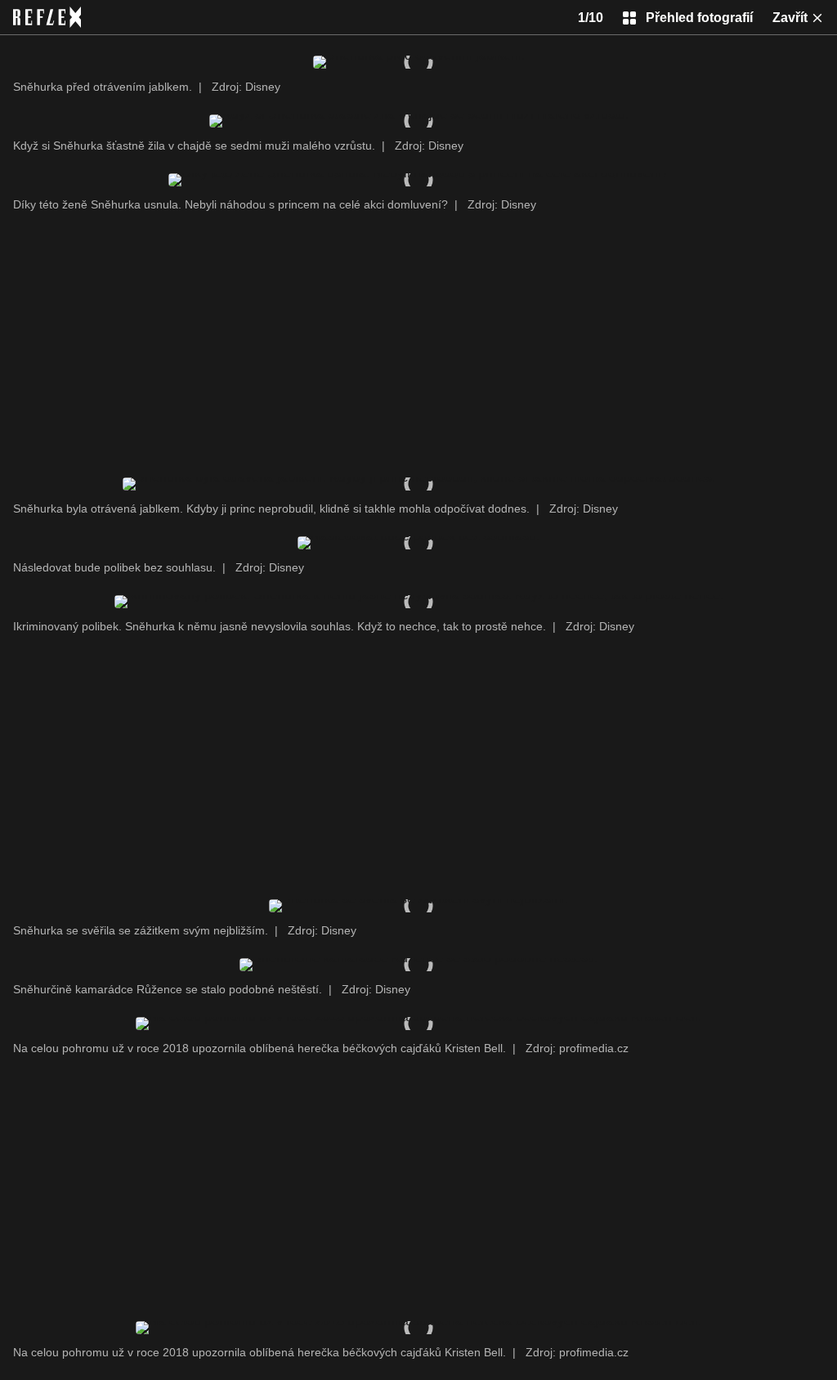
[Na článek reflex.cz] (47, 17)
